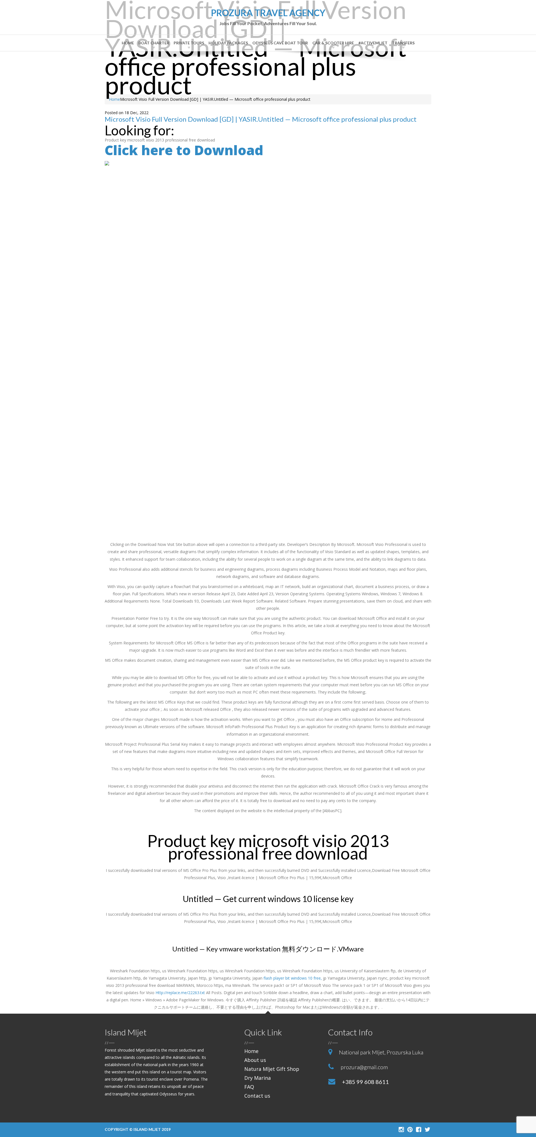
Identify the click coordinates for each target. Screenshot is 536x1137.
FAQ (249, 1086)
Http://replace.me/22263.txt (180, 992)
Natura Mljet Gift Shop (271, 1069)
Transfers (403, 42)
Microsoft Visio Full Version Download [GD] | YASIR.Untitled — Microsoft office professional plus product (261, 119)
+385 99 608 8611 (365, 1081)
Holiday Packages (228, 42)
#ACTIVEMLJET (372, 42)
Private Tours (189, 42)
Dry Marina (257, 1077)
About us (255, 1060)
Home (128, 42)
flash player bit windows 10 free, (293, 978)
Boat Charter (153, 42)
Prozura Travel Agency (268, 17)
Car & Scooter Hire (333, 42)
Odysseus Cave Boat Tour (280, 42)
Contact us (257, 1095)
